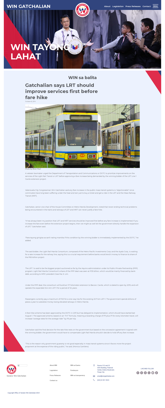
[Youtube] (152, 372)
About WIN (53, 365)
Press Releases (133, 6)
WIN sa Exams (75, 365)
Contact (147, 6)
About (107, 6)
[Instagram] (141, 372)
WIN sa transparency (77, 375)
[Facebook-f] (137, 372)
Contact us (53, 380)
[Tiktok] (156, 372)
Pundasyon (74, 370)
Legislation (118, 6)
